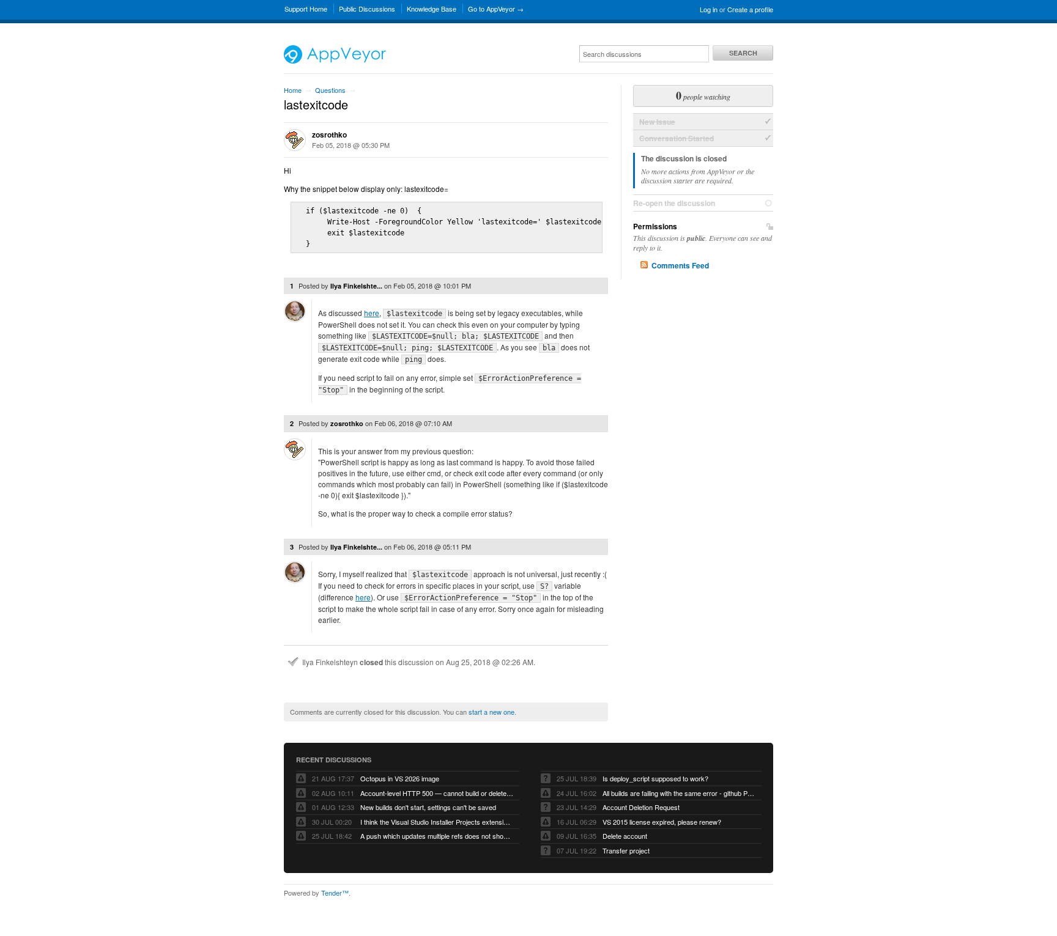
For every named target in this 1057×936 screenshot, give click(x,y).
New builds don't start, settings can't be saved (428, 807)
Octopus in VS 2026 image (399, 778)
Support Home (305, 8)
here (371, 313)
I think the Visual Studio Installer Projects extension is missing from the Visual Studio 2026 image (436, 822)
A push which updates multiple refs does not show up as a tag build (436, 836)
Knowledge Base (431, 8)
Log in (709, 9)
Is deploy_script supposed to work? (655, 778)
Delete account (625, 836)
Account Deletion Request (641, 807)
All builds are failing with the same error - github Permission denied (679, 793)
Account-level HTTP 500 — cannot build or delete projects (436, 793)
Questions (330, 90)
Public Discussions (367, 8)
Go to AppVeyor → (496, 8)
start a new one (491, 712)
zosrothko (329, 134)
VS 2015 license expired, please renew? (662, 822)
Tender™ (335, 892)
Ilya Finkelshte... (356, 285)
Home (293, 90)
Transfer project (626, 850)
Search (743, 52)
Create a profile (750, 9)
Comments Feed (680, 265)
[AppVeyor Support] (335, 60)
